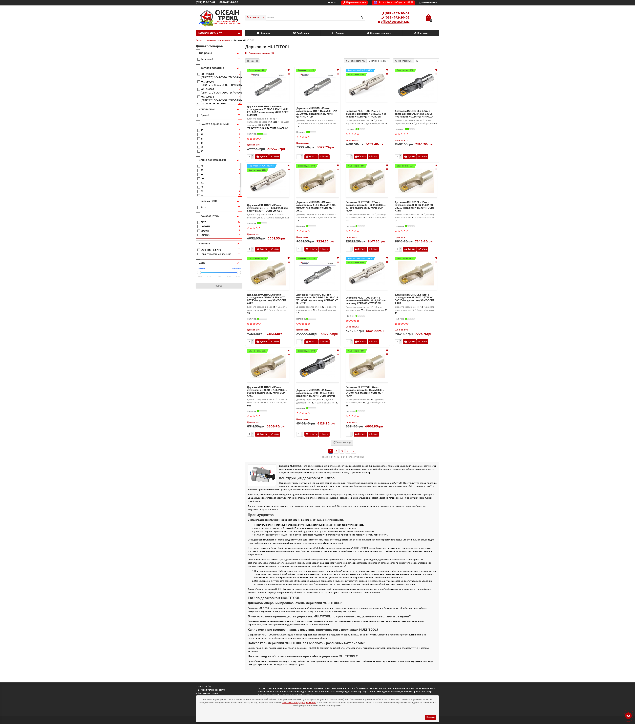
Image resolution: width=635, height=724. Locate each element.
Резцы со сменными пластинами (213, 40)
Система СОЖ (208, 201)
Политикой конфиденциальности (299, 702)
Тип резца (205, 53)
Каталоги (265, 33)
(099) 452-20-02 (205, 2)
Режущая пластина (211, 68)
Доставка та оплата (380, 33)
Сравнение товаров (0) (261, 53)
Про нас (340, 33)
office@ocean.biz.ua (395, 21)
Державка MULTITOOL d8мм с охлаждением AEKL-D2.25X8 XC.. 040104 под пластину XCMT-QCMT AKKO (365, 391)
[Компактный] (257, 60)
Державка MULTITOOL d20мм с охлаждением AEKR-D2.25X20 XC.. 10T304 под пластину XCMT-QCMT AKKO (366, 206)
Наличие (204, 243)
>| (353, 451)
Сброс (219, 286)
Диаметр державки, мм (214, 124)
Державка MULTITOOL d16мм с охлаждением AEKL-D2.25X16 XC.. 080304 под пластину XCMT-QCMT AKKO (414, 206)
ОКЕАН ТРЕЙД (203, 686)
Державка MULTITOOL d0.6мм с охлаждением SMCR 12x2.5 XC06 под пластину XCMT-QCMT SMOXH (414, 114)
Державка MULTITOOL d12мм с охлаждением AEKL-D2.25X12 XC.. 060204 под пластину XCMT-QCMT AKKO (414, 299)
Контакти (422, 33)
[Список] (252, 60)
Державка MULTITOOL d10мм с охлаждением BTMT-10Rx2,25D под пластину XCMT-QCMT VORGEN (267, 208)
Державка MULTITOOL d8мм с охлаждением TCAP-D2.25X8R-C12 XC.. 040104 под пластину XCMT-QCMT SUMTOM (316, 112)
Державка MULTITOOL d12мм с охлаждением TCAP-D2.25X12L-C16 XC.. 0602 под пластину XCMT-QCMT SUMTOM (267, 111)
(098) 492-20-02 (228, 2)
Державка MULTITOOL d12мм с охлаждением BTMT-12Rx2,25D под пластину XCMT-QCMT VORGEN (366, 300)
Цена (202, 262)
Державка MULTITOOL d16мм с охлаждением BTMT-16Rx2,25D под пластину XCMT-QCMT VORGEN (366, 114)
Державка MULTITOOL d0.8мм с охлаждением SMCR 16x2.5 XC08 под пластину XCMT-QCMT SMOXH (315, 393)
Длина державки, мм (212, 160)
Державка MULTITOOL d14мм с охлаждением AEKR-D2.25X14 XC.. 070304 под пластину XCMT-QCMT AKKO (267, 299)
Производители (209, 216)
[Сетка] (247, 60)
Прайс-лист (303, 33)
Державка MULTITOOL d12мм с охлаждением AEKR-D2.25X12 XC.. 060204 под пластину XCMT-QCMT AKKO (316, 206)
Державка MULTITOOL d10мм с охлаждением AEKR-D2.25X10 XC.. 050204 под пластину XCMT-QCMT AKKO (267, 391)
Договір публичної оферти (211, 690)
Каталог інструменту (210, 33)
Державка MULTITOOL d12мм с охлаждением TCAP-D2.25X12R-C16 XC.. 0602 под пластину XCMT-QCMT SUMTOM (317, 299)
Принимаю (430, 717)
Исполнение (207, 109)
